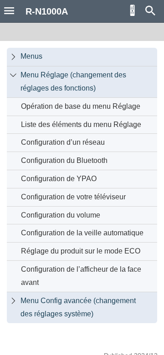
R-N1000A (47, 24)
